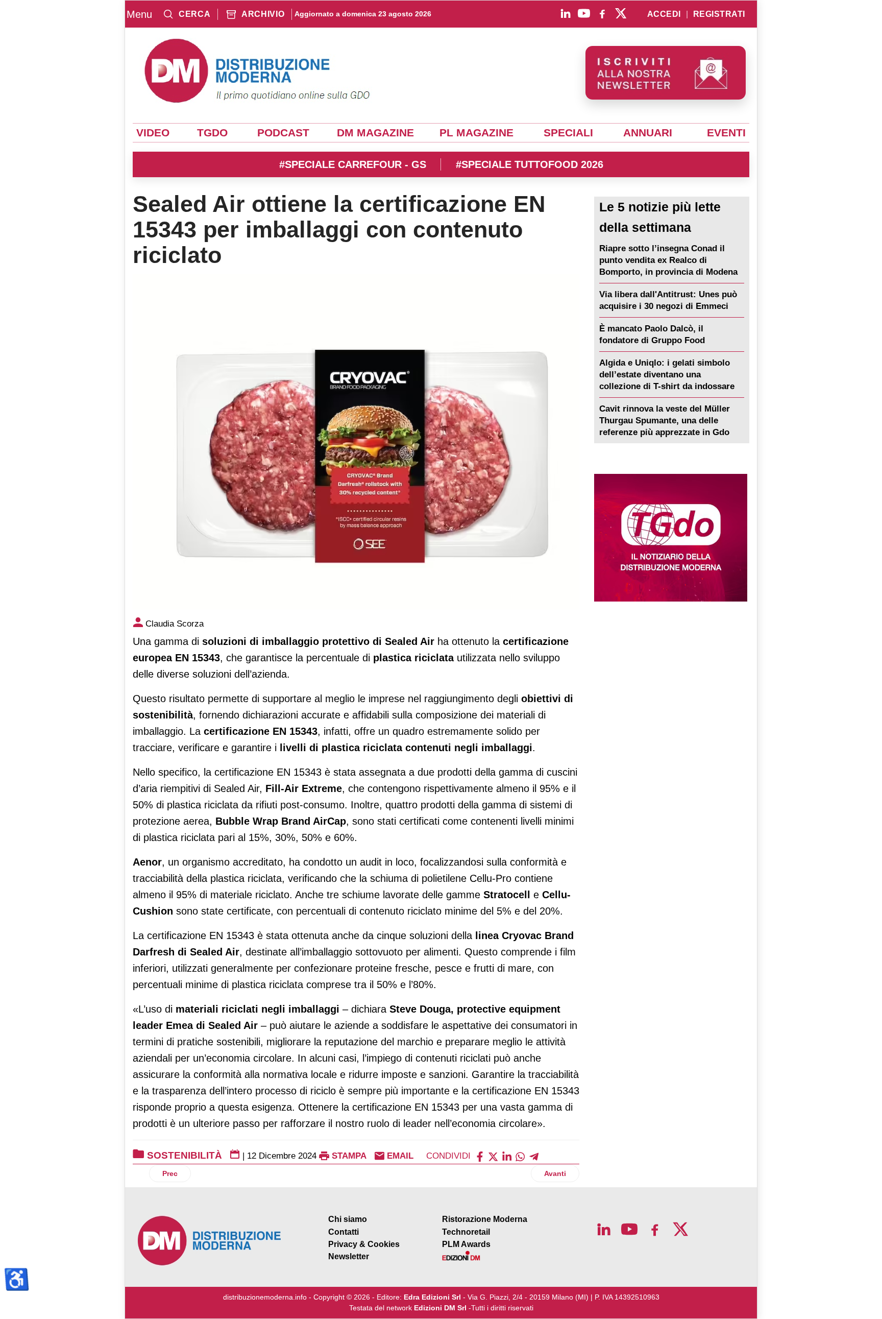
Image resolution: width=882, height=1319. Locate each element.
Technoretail (466, 1232)
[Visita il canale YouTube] (584, 13)
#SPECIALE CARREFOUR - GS (352, 164)
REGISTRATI (719, 14)
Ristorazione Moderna (484, 1219)
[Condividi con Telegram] (534, 1156)
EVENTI (726, 133)
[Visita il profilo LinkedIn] (565, 13)
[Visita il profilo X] (621, 13)
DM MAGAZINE (375, 133)
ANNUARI (647, 133)
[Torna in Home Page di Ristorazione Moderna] (209, 1240)
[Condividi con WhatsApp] (520, 1156)
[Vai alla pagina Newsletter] (665, 73)
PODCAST (283, 133)
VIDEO (152, 133)
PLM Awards (466, 1244)
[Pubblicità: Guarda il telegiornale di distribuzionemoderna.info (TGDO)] (670, 538)
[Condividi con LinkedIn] (507, 1156)
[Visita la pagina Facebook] (602, 13)
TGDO (212, 133)
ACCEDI (664, 14)
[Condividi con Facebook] (480, 1156)
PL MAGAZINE (476, 133)
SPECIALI (568, 133)
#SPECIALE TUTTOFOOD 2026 (529, 164)
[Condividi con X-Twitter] (493, 1156)
